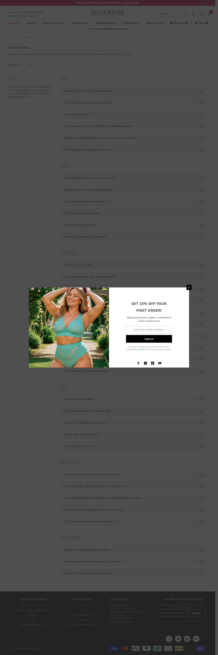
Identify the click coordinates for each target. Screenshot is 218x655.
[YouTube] (159, 363)
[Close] (189, 287)
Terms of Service (158, 349)
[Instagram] (145, 363)
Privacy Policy (139, 349)
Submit (149, 338)
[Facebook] (138, 363)
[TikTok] (152, 363)
